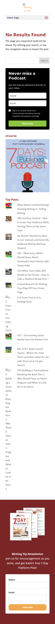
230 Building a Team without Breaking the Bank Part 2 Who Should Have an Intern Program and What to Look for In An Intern (32, 378)
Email (11, 592)
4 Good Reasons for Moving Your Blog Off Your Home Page (32, 288)
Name (12, 579)
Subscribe (27, 123)
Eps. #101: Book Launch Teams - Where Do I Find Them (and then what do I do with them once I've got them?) (33, 357)
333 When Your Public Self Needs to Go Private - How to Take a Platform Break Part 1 (33, 274)
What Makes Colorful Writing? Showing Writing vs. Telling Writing (33, 209)
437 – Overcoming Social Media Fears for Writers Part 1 (32, 339)
